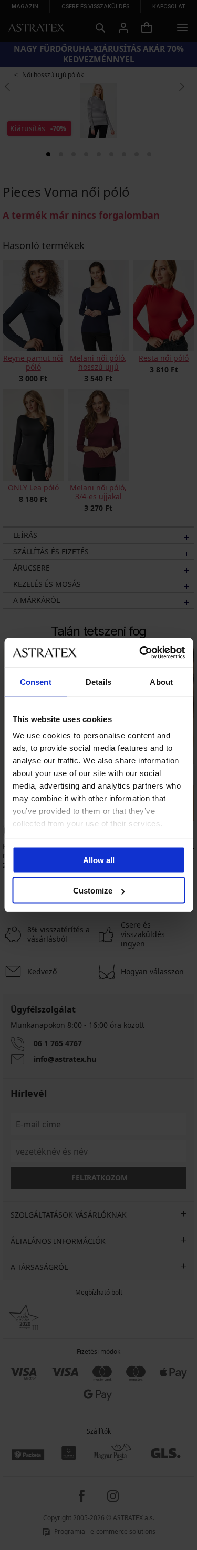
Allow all (99, 859)
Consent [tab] (35, 681)
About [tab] (161, 681)
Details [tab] (98, 681)
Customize (92, 890)
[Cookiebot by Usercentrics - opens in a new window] (140, 653)
